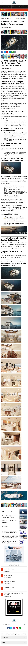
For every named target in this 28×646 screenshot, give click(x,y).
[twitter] (5, 52)
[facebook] (2, 52)
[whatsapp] (20, 628)
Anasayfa (3, 18)
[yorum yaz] (15, 52)
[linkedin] (7, 52)
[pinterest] (10, 52)
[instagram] (14, 628)
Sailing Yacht (8, 18)
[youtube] (17, 628)
